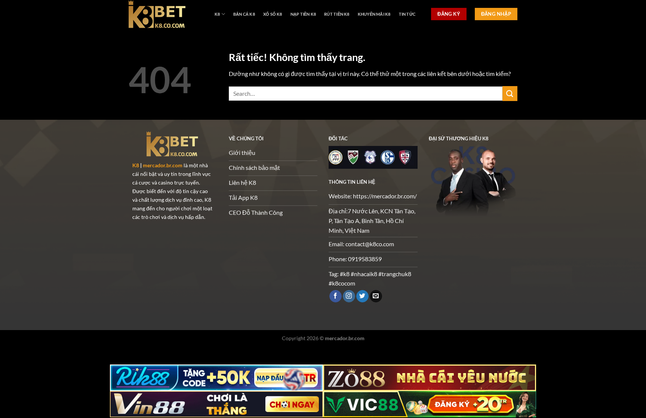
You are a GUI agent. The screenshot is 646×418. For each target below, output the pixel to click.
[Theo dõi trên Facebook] (335, 296)
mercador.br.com (162, 165)
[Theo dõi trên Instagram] (349, 296)
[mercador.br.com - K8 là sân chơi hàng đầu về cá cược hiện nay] (166, 14)
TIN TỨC (407, 14)
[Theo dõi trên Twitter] (362, 296)
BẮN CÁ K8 (244, 14)
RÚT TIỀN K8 (336, 14)
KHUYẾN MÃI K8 (374, 14)
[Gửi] (509, 93)
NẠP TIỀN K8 (303, 14)
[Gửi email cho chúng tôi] (376, 296)
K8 (217, 14)
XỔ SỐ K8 (272, 14)
